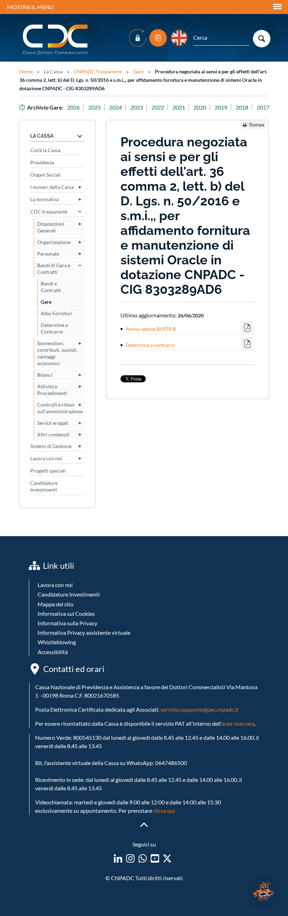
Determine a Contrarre (54, 328)
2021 (178, 107)
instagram (130, 858)
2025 (94, 107)
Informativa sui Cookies (66, 613)
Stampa (256, 124)
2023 (136, 107)
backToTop (144, 825)
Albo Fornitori (56, 313)
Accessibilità (53, 651)
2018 (242, 107)
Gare (138, 71)
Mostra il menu (30, 7)
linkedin (118, 858)
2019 (221, 107)
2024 (115, 107)
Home (26, 71)
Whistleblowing (57, 642)
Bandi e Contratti (51, 287)
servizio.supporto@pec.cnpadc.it (199, 709)
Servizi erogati (52, 423)
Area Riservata (137, 38)
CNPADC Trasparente (98, 71)
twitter (167, 858)
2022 (157, 107)
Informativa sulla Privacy (67, 623)
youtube (155, 858)
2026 (73, 107)
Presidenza (42, 162)
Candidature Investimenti (44, 486)
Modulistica (158, 38)
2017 (263, 107)
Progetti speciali (48, 471)
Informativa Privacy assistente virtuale (84, 632)
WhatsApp (142, 858)
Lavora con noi (46, 458)
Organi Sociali (45, 175)
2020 (200, 107)
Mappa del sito (55, 604)
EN (179, 38)
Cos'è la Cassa (45, 150)
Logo (56, 39)
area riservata (238, 723)
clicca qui (164, 810)
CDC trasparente (48, 212)
